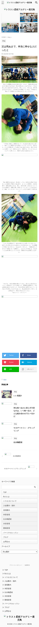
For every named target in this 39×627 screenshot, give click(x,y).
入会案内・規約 (9, 505)
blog (5, 379)
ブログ (5, 537)
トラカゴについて (10, 501)
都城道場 (6, 528)
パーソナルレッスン (10, 533)
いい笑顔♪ (18, 396)
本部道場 (6, 515)
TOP (5, 492)
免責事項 (27, 565)
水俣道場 (6, 523)
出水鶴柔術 (18, 442)
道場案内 (6, 510)
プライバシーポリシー (15, 565)
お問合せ (6, 542)
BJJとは (6, 496)
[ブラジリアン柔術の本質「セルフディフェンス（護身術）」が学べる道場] (19, 2)
